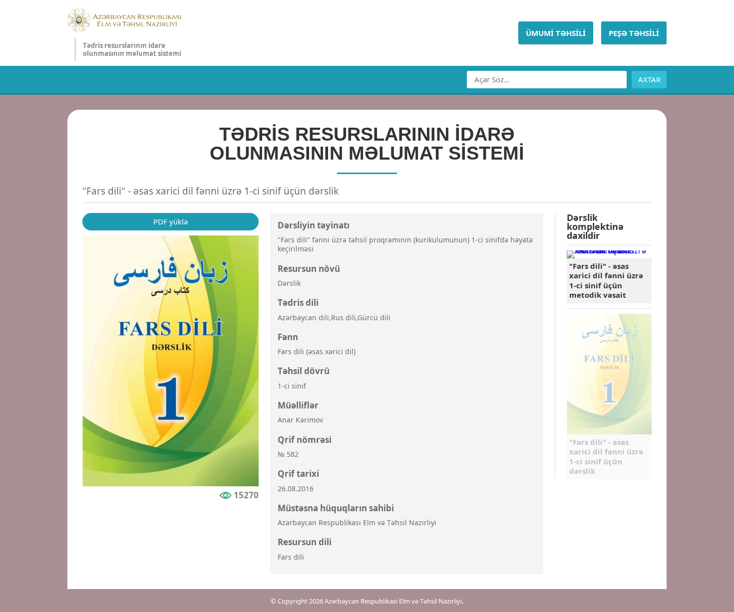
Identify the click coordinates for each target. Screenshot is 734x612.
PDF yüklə (170, 221)
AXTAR (649, 79)
